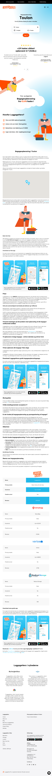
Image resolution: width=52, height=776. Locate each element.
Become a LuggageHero (8, 722)
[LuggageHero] (9, 8)
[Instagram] (31, 764)
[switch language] (44, 7)
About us (5, 718)
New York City (6, 741)
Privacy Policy (6, 726)
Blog (4, 720)
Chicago (4, 737)
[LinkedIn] (35, 764)
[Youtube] (33, 764)
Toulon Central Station (32, 717)
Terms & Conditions (7, 724)
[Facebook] (27, 764)
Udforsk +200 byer (7, 748)
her (7, 402)
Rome (4, 745)
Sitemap (4, 728)
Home (4, 717)
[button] (26, 182)
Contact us (29, 761)
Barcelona (5, 735)
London (4, 739)
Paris (4, 743)
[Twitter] (29, 764)
